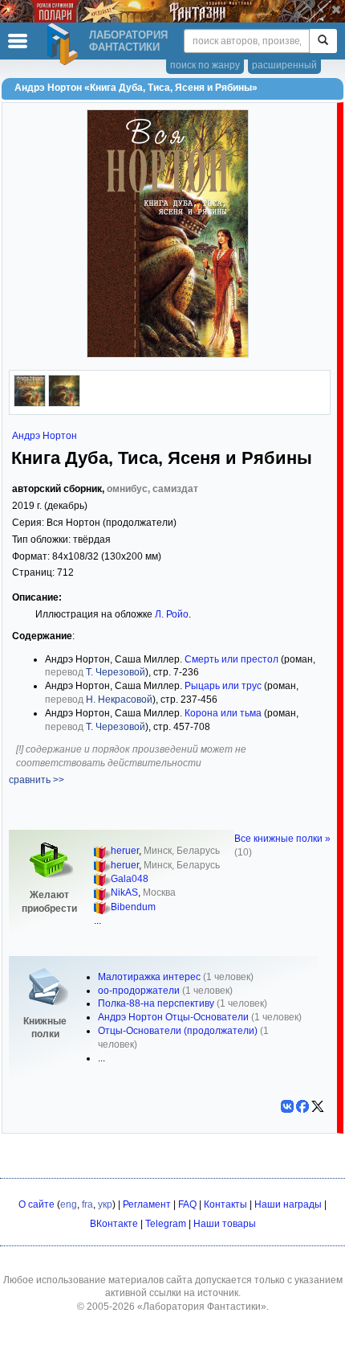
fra (87, 1204)
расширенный (284, 65)
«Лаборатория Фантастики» (201, 1306)
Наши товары (224, 1223)
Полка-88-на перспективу (156, 1003)
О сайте (36, 1204)
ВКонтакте (114, 1223)
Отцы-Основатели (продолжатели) (178, 1030)
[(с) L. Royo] (64, 403)
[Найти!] (323, 41)
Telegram (165, 1223)
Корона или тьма (223, 713)
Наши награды (288, 1204)
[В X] (317, 1106)
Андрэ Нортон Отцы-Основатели (173, 1017)
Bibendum (133, 907)
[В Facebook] (302, 1106)
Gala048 (129, 878)
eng (68, 1204)
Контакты (225, 1204)
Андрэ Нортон (44, 435)
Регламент (147, 1204)
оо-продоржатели (139, 990)
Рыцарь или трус (223, 685)
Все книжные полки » (282, 838)
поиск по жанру (205, 65)
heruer (125, 850)
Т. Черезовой (115, 672)
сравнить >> (36, 780)
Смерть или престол (231, 659)
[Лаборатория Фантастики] (65, 44)
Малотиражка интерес (149, 977)
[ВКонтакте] (287, 1106)
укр (105, 1204)
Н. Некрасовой (119, 699)
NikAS (124, 892)
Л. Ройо (172, 614)
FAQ (187, 1204)
